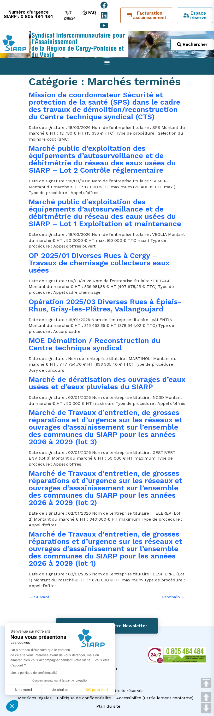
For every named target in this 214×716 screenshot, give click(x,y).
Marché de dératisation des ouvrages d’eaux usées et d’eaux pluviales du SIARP (107, 383)
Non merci (23, 690)
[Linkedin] (104, 15)
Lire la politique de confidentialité (33, 673)
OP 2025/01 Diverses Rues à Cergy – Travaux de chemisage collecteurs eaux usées (99, 262)
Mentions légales (35, 697)
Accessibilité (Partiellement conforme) (154, 697)
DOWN (206, 708)
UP (206, 697)
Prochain (173, 596)
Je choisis (60, 690)
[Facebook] (104, 5)
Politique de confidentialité (84, 697)
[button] (12, 706)
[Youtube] (104, 25)
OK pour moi (96, 690)
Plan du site (108, 706)
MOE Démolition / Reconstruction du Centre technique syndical (94, 344)
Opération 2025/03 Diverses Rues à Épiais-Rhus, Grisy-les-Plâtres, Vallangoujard (105, 305)
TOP (206, 683)
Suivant (39, 596)
